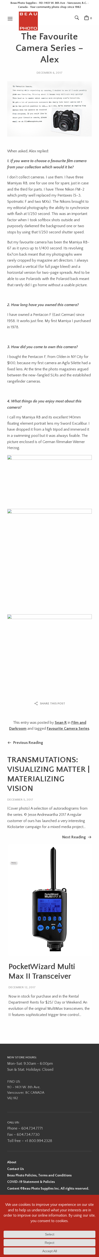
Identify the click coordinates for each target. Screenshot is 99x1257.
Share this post (52, 703)
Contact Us (15, 1169)
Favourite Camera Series (68, 728)
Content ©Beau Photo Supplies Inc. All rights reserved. (48, 1189)
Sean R (61, 722)
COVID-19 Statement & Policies (31, 1182)
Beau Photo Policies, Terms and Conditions (39, 1175)
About (11, 1162)
